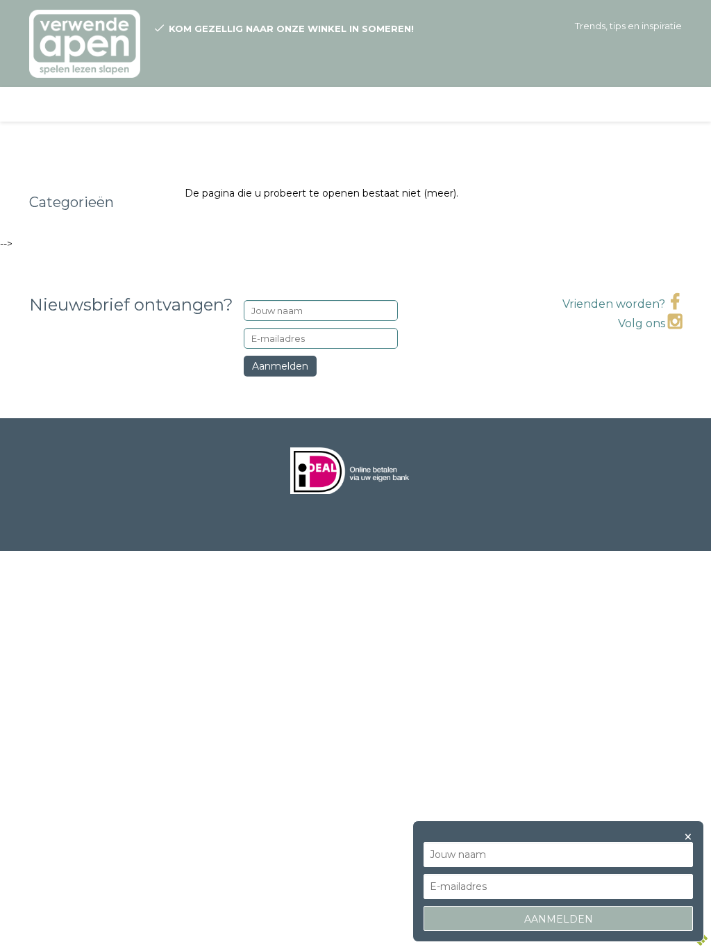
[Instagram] (675, 323)
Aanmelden (280, 366)
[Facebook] (675, 304)
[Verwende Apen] (84, 39)
